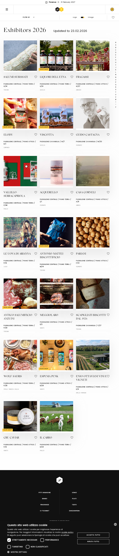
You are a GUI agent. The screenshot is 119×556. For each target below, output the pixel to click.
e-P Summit (44, 511)
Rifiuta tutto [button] (93, 541)
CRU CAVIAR (11, 438)
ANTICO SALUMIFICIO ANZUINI (18, 317)
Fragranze (44, 505)
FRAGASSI (82, 77)
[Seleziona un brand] (59, 9)
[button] (40, 552)
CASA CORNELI (85, 192)
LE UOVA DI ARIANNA (17, 254)
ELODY (8, 135)
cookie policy (67, 532)
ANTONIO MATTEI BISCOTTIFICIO (51, 256)
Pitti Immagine (45, 492)
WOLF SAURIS (13, 376)
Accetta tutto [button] (93, 535)
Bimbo (44, 499)
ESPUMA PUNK (49, 376)
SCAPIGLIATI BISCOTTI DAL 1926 (91, 317)
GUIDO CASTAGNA (87, 135)
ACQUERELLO (49, 192)
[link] (112, 9)
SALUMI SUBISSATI (16, 77)
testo (74, 505)
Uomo (74, 492)
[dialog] (59, 538)
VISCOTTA (47, 135)
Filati (74, 499)
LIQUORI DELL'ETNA (53, 77)
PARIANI (81, 254)
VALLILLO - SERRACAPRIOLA (14, 194)
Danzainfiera (74, 511)
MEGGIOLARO (49, 315)
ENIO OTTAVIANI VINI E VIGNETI (91, 378)
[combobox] (115, 524)
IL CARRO (46, 438)
